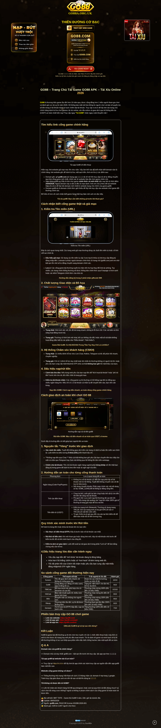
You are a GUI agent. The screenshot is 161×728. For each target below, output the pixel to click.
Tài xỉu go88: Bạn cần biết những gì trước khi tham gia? (80, 199)
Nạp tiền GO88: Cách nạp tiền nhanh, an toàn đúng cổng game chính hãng (80, 390)
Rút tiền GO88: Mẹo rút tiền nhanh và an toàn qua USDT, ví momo (80, 436)
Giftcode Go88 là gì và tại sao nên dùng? (80, 626)
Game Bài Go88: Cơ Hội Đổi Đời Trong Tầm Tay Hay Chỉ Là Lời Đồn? (80, 345)
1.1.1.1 (80, 177)
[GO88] (80, 8)
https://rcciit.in (85, 74)
